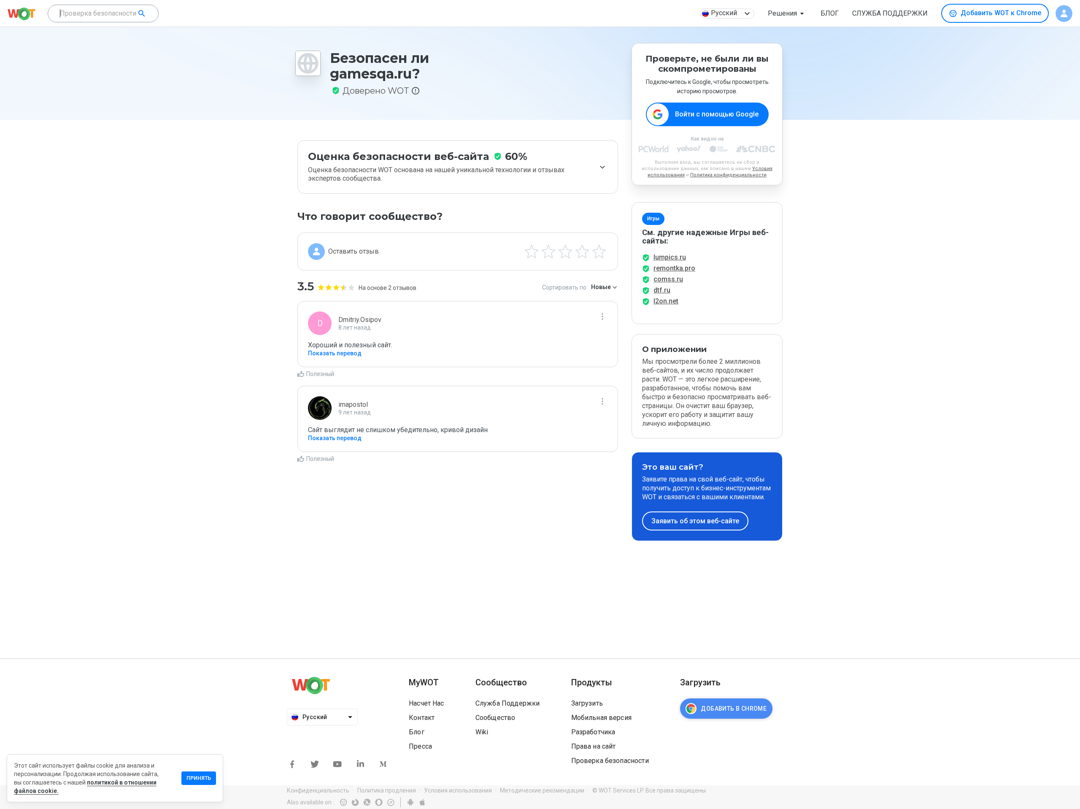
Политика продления (386, 790)
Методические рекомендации (542, 790)
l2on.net (665, 301)
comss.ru (668, 279)
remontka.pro (674, 268)
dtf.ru (661, 290)
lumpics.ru (669, 257)
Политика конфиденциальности (728, 175)
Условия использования (458, 790)
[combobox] (103, 13)
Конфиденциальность (318, 790)
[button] (787, 13)
